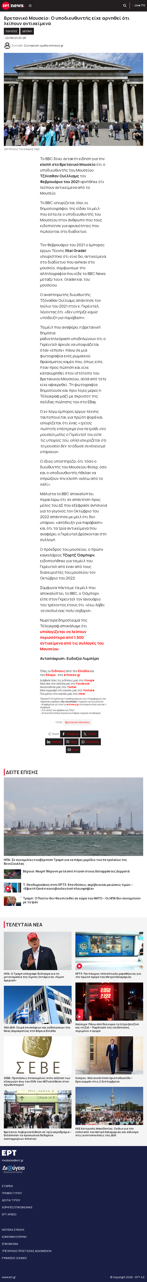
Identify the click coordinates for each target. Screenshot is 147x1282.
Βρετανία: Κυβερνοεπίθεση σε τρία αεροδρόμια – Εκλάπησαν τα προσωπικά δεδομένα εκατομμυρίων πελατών (38, 1135)
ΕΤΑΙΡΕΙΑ (7, 1186)
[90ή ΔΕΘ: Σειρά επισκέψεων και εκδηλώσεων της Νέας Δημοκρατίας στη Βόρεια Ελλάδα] (38, 1005)
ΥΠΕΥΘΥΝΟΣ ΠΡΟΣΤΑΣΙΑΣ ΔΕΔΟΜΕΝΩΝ (26, 1251)
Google (89, 680)
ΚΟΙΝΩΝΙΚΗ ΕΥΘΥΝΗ (14, 1237)
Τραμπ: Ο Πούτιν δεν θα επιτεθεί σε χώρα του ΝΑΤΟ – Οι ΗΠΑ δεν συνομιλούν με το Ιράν (82, 900)
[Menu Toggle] (30, 5)
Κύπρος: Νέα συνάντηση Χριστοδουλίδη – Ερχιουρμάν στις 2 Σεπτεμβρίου (104, 1079)
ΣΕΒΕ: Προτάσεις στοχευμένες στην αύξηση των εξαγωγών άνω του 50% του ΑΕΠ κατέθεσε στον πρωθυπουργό (37, 1081)
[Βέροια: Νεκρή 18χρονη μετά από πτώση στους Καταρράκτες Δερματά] (12, 874)
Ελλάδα (83, 671)
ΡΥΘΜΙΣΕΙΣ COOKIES (14, 1258)
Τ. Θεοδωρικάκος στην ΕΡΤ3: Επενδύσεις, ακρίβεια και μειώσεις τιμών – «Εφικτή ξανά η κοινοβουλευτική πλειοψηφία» (78, 887)
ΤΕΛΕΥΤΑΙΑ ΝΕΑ (24, 924)
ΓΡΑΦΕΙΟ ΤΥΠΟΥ (12, 1193)
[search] (125, 6)
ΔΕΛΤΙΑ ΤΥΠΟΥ (11, 1200)
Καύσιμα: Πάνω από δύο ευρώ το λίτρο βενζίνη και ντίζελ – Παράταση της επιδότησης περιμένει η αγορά (107, 1027)
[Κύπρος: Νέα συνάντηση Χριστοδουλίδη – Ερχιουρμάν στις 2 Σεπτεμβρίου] (109, 1055)
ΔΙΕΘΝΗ (27, 31)
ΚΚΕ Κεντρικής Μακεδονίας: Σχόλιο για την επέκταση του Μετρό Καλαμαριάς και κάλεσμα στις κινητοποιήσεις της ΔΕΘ (106, 1132)
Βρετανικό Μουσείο (77, 722)
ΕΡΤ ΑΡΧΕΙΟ (9, 1214)
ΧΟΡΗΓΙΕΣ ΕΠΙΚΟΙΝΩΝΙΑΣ (17, 1207)
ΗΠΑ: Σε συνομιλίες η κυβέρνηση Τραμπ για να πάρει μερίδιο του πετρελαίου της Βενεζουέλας (65, 862)
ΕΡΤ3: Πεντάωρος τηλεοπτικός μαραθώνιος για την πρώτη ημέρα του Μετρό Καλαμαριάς (108, 975)
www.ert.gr (9, 1277)
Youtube (88, 690)
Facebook (83, 683)
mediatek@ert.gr (12, 1160)
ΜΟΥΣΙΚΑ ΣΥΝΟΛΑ (13, 1229)
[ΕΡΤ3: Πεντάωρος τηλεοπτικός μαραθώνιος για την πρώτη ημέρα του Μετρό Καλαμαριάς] (109, 951)
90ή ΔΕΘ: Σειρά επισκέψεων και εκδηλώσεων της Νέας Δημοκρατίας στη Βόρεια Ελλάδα (37, 1029)
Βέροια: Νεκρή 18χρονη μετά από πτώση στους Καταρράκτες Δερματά (76, 871)
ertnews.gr (73, 704)
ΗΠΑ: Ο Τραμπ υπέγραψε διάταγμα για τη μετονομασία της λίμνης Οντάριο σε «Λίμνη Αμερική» (34, 977)
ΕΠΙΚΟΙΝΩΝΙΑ (10, 1244)
